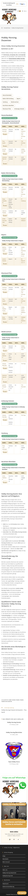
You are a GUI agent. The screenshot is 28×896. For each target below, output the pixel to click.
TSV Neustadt (23, 386)
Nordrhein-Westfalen (8, 105)
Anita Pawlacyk (4, 477)
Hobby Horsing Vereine (14, 722)
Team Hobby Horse (14, 762)
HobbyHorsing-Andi (8, 875)
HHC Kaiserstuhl (23, 131)
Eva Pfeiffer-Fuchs (4, 308)
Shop (4, 856)
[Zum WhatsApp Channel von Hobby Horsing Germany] (14, 788)
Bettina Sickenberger (4, 249)
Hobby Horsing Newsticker (9, 873)
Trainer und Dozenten (6, 701)
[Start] (1, 28)
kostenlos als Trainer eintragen (9, 118)
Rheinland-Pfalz (7, 109)
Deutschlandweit (7, 95)
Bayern (18, 98)
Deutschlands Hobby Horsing (17, 58)
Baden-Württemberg (8, 98)
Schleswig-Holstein (19, 109)
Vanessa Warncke (4, 158)
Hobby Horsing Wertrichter (14, 732)
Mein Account (6, 862)
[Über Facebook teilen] (18, 839)
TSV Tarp (23, 363)
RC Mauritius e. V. (23, 260)
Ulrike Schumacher (4, 220)
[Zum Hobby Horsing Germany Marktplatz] (14, 815)
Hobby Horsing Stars (23, 151)
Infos (17, 4)
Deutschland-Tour (14, 77)
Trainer (21, 700)
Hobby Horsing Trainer (14, 700)
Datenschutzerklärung (8, 886)
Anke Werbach (4, 355)
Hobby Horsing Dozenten (17, 28)
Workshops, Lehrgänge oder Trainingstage (14, 54)
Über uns (5, 870)
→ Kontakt (5, 134)
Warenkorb (5, 859)
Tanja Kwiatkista (4, 200)
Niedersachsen (15, 102)
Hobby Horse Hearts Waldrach (23, 310)
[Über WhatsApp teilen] (10, 839)
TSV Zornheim (23, 136)
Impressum (5, 883)
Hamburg (5, 102)
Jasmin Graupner (4, 386)
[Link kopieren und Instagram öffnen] (14, 839)
